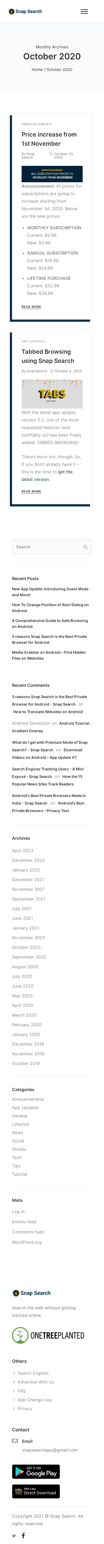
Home (37, 69)
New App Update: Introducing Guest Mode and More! (50, 592)
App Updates (33, 341)
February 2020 (27, 1025)
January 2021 (25, 928)
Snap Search (28, 155)
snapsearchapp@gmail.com (50, 1450)
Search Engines (33, 1373)
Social (18, 1141)
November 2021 (28, 889)
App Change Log (35, 1399)
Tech (17, 1157)
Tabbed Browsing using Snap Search (48, 356)
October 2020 (26, 947)
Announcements (37, 124)
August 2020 (25, 966)
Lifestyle (20, 1124)
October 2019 (26, 1063)
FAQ (22, 1390)
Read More (31, 307)
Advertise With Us (36, 1382)
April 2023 (22, 850)
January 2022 (26, 870)
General (19, 1116)
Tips (16, 1166)
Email (27, 1441)
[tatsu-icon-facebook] (23, 1536)
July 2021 (21, 908)
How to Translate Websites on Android (48, 711)
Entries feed (24, 1221)
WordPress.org (27, 1242)
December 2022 (28, 860)
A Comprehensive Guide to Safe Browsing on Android (50, 623)
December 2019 (28, 1044)
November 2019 (28, 1054)
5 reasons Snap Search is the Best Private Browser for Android (49, 639)
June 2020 (23, 986)
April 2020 (22, 1005)
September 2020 (29, 957)
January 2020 (26, 1034)
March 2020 (24, 1015)
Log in (18, 1211)
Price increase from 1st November (49, 139)
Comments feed (28, 1232)
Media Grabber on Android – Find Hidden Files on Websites (49, 655)
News (17, 1132)
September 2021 (28, 899)
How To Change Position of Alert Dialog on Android (50, 607)
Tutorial (19, 1174)
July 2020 (22, 976)
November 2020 (28, 937)
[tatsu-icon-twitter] (15, 1536)
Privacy (25, 1408)
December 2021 (28, 879)
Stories (19, 1149)
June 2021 (22, 918)
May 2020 (22, 995)
